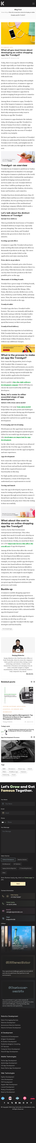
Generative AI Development (9, 1036)
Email (2, 809)
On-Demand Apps (7, 47)
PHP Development (6, 1082)
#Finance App (21, 769)
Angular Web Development (9, 1084)
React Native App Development (11, 1068)
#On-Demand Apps (7, 629)
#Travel (13, 774)
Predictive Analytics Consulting (10, 1044)
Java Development (7, 1079)
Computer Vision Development (10, 1049)
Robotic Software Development (11, 1028)
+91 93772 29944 (11, 904)
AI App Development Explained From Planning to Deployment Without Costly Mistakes (21, 730)
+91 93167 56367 (16, 897)
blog (6, 12)
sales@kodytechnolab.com (14, 912)
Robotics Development (8, 1022)
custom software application (14, 706)
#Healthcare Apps (13, 771)
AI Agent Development (8, 1039)
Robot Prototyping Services (9, 1020)
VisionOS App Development (9, 1051)
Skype (8, 917)
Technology (7, 712)
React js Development (8, 1092)
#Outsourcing (5, 774)
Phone (3, 818)
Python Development (7, 1077)
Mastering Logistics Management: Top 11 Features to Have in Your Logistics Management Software (18, 717)
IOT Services (5, 1046)
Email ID (8, 909)
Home (2, 12)
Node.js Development (7, 1089)
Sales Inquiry (14, 895)
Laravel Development (7, 1087)
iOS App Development (8, 1065)
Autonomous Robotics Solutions (10, 1025)
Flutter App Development (9, 1060)
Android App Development (9, 1063)
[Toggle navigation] (33, 3)
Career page (28, 877)
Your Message (5, 827)
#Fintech (30, 769)
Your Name (4, 799)
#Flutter (4, 771)
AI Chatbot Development (9, 1041)
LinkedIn (30, 674)
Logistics (6, 709)
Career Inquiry (10, 902)
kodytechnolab (10, 919)
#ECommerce (11, 769)
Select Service (5, 856)
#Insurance (23, 771)
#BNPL (4, 769)
